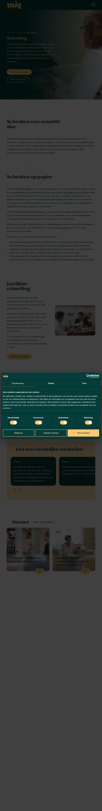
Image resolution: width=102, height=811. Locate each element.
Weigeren (18, 433)
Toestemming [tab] (18, 383)
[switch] (38, 423)
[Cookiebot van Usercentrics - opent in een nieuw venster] (88, 376)
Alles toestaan (83, 433)
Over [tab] (84, 383)
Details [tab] (51, 383)
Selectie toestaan (51, 433)
